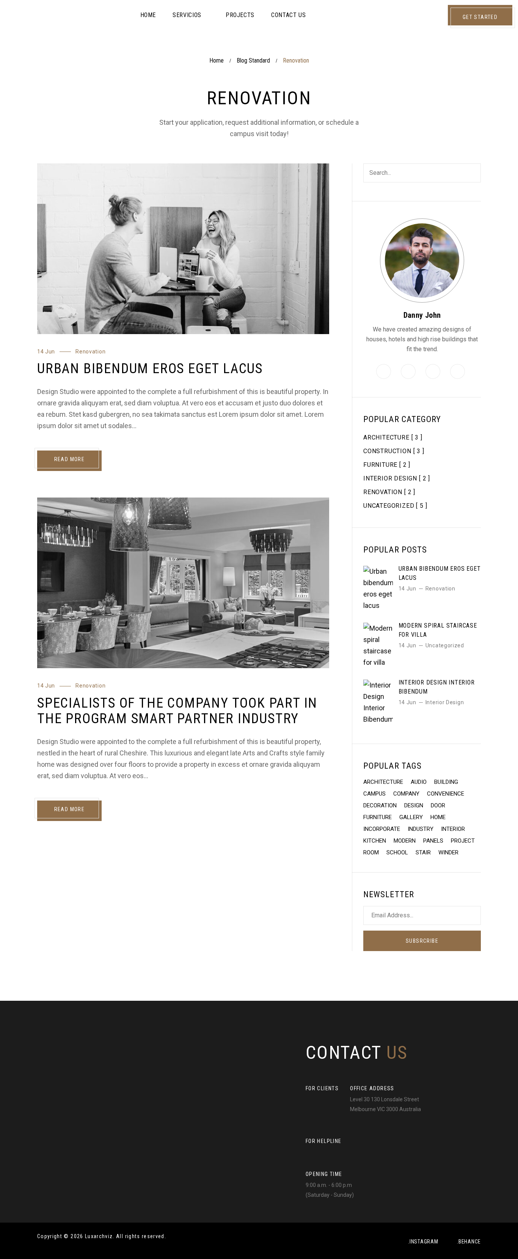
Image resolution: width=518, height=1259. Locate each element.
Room (371, 852)
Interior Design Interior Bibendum (437, 687)
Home (216, 60)
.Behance (469, 1242)
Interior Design (444, 702)
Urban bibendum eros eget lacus (150, 369)
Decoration (380, 805)
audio (419, 782)
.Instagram (423, 1242)
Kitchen (374, 840)
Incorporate (381, 829)
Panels (433, 840)
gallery (411, 817)
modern (405, 840)
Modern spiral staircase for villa (438, 630)
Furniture (377, 817)
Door (438, 805)
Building (446, 782)
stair (423, 852)
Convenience (445, 793)
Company (406, 793)
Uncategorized (444, 645)
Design (413, 805)
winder (448, 852)
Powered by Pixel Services (72, 1245)
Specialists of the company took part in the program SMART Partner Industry (177, 711)
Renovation (90, 352)
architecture (383, 782)
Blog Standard (253, 60)
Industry (420, 829)
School (397, 852)
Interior (453, 829)
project (463, 840)
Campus (374, 793)
